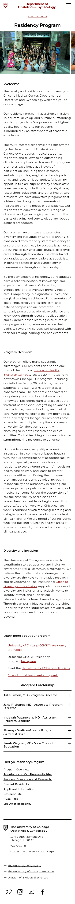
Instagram (28, 661)
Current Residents (16, 784)
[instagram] (20, 894)
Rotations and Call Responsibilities (27, 774)
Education (37, 16)
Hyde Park (10, 798)
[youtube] (31, 894)
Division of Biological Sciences (28, 877)
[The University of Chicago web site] (5, 5)
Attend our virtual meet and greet (33, 675)
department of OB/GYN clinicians (46, 668)
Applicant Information (19, 789)
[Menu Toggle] (69, 6)
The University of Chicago (24, 865)
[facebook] (42, 894)
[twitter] (9, 894)
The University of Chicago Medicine (31, 871)
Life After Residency (17, 803)
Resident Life (12, 794)
